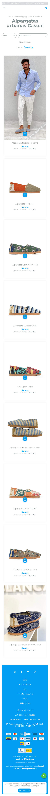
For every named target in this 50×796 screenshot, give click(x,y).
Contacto (25, 699)
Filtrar (5, 36)
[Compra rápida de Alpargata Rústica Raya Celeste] (25, 438)
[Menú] (5, 8)
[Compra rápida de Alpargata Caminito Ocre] (25, 560)
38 (19, 47)
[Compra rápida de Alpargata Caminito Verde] (25, 255)
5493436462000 (27, 710)
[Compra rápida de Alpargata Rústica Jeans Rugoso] (25, 635)
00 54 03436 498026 (27, 715)
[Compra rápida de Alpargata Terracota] (25, 194)
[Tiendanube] (25, 759)
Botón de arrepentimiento (27, 768)
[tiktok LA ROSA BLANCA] (35, 672)
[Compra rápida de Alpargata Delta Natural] (25, 499)
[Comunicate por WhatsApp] (44, 775)
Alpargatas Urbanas (20, 16)
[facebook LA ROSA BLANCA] (21, 672)
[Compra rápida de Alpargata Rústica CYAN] (25, 316)
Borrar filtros (28, 47)
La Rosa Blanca (25, 685)
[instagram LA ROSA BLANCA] (15, 672)
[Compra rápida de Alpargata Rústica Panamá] (25, 134)
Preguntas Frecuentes (25, 694)
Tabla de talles (25, 703)
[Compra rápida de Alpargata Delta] (25, 377)
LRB (25, 689)
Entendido (24, 790)
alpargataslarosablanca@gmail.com (26, 719)
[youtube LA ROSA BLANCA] (28, 672)
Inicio (9, 16)
